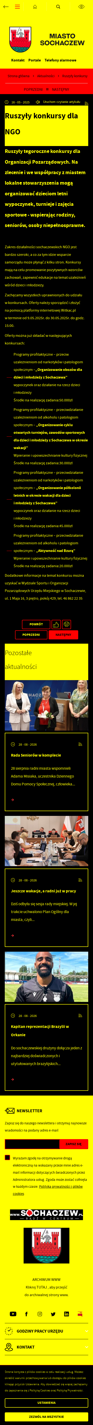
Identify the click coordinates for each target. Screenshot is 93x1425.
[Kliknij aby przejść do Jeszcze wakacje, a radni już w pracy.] (46, 842)
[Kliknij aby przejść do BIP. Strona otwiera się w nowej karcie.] (80, 1314)
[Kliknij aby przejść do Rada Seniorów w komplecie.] (46, 706)
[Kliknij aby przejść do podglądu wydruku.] (66, 624)
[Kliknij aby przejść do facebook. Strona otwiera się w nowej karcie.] (26, 1314)
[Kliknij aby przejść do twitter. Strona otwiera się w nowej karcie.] (53, 1314)
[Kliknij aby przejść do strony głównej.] (35, 6)
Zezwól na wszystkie (46, 1417)
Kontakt (18, 60)
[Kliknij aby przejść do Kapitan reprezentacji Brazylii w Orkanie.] (46, 978)
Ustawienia (46, 1402)
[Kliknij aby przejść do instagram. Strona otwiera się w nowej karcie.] (39, 1314)
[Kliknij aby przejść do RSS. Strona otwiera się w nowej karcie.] (86, 102)
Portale (34, 60)
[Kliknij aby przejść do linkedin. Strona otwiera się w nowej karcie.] (66, 1314)
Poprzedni (33, 89)
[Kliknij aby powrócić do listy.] (47, 89)
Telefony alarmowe (60, 60)
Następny (60, 89)
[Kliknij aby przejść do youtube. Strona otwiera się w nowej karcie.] (13, 1314)
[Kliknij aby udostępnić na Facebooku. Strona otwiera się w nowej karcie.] (56, 624)
